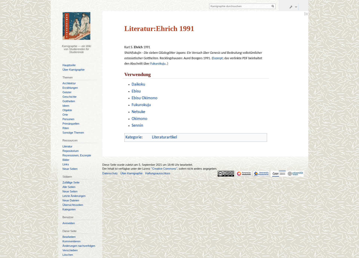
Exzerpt (218, 58)
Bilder (65, 159)
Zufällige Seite (70, 182)
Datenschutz (110, 173)
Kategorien (69, 209)
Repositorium (70, 150)
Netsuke (138, 112)
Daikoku (138, 84)
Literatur (67, 146)
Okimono (139, 119)
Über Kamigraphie (73, 69)
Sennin (137, 126)
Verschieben (70, 250)
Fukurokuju (157, 64)
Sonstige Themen (73, 132)
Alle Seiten (68, 187)
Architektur (69, 83)
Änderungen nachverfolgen (78, 245)
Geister (66, 92)
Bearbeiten (69, 236)
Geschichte (69, 96)
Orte (65, 114)
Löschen (67, 254)
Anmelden (68, 223)
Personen (68, 119)
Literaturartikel (164, 137)
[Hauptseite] (76, 26)
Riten (65, 128)
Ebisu (136, 91)
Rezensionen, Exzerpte (76, 155)
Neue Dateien (70, 200)
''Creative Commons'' (164, 168)
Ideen (65, 105)
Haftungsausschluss (157, 173)
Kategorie (133, 137)
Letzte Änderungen (73, 195)
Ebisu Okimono (144, 98)
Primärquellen (70, 123)
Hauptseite (69, 65)
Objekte (67, 110)
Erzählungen (70, 87)
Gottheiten (68, 101)
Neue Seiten (69, 168)
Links (65, 164)
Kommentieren (71, 241)
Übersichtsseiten (72, 204)
